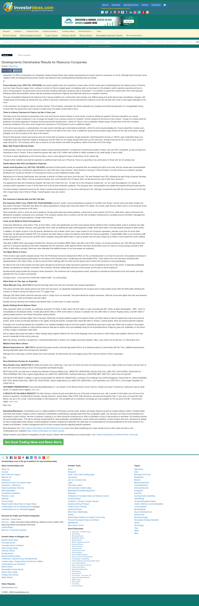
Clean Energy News (10, 548)
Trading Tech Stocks (10, 574)
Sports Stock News (9, 572)
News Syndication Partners (13, 487)
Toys (136, 527)
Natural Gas (139, 514)
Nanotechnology (141, 517)
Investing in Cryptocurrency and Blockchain (19, 558)
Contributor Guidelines (11, 493)
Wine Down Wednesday (78, 511)
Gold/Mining (139, 498)
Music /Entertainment (143, 511)
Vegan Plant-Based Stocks (80, 577)
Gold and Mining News (11, 556)
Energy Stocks (76, 548)
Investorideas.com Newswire (13, 564)
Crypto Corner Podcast (77, 506)
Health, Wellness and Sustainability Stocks (86, 561)
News (70, 469)
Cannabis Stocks (77, 544)
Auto (136, 471)
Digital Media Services (131, 5)
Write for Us (6, 477)
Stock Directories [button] (84, 31)
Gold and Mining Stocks (80, 555)
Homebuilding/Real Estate (145, 501)
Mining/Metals (140, 509)
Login (70, 482)
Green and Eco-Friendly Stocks (82, 557)
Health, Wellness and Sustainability (148, 503)
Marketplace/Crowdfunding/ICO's (81, 490)
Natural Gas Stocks (78, 567)
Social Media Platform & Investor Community (86, 517)
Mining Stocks (85, 35)
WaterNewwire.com (10, 587)
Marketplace (73, 522)
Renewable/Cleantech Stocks (109, 35)
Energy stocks (7, 553)
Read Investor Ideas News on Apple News (19, 503)
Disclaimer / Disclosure (11, 485)
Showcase (6, 479)
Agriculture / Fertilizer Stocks (81, 532)
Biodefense (139, 477)
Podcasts (72, 493)
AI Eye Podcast (74, 498)
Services (5, 521)
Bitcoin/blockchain (141, 482)
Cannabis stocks (8, 542)
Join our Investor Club (77, 479)
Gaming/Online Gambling (144, 495)
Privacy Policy (7, 501)
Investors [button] (17, 31)
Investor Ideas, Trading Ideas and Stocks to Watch (22, 561)
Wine (136, 533)
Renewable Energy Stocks (12, 569)
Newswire (6, 31)
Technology (139, 525)
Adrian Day (13, 66)
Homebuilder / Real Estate (80, 559)
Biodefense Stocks (78, 538)
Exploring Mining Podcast (78, 503)
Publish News (156, 5)
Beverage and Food (142, 474)
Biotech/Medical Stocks (30, 35)
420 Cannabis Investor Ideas (80, 487)
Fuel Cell (137, 493)
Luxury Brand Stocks (79, 563)
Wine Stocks (76, 582)
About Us (5, 469)
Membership (116, 5)
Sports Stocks (76, 573)
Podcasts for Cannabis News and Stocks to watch (88, 495)
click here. (36, 389)
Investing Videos (68, 31)
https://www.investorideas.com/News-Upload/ (45, 430)
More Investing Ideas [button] (134, 35)
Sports (137, 522)
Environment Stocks (78, 550)
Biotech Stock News (10, 539)
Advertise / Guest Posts (11, 519)
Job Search (72, 477)
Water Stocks (7, 577)
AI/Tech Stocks (9, 35)
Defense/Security (141, 487)
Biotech (137, 479)
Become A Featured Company (14, 529)
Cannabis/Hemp (141, 485)
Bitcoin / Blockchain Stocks (80, 542)
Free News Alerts (75, 485)
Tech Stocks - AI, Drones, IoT (81, 575)
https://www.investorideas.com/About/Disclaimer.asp (42, 428)
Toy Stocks (75, 584)
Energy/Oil (138, 490)
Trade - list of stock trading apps (81, 474)
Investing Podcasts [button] (50, 31)
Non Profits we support (11, 474)
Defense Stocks (68, 35)
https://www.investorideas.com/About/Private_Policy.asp (115, 434)
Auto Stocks (76, 534)
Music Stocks (7, 566)
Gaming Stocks (77, 552)
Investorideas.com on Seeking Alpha (17, 506)
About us (105, 5)
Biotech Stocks (77, 540)
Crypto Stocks (51, 35)
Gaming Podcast (75, 509)
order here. (13, 401)
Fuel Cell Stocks (77, 586)
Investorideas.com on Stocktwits (15, 509)
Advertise (145, 5)
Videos (71, 514)
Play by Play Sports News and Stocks (83, 519)
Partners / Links (8, 495)
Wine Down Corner (76, 525)
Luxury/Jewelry (140, 506)
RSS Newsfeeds (8, 490)
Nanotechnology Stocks (79, 569)
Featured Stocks (32, 31)
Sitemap (5, 498)
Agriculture (138, 469)
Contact (5, 471)
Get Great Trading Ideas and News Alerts (33, 442)
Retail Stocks (76, 571)
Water (136, 530)
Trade (99, 31)
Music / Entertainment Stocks (81, 565)
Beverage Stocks (77, 536)
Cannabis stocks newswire (13, 545)
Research (72, 471)
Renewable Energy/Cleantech (146, 519)
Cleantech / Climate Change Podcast (83, 501)
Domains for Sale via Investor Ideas (16, 482)
